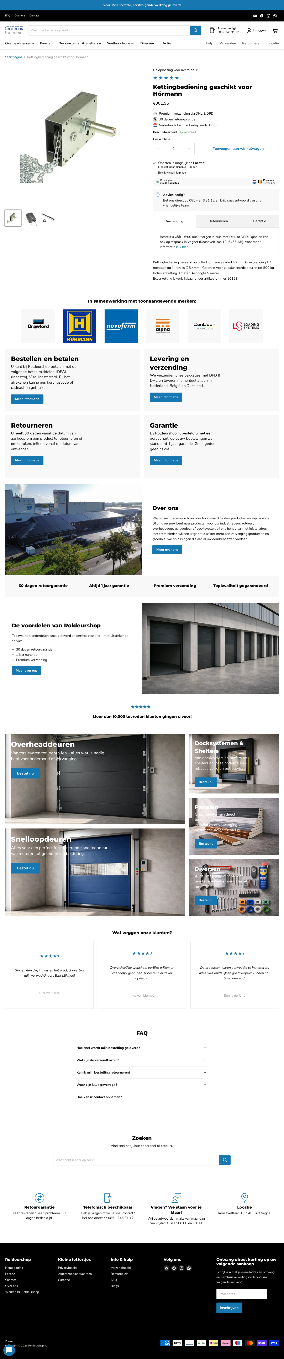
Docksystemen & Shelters (79, 43)
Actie (167, 43)
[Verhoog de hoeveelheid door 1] (189, 148)
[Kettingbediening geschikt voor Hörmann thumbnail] (13, 218)
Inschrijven (229, 1307)
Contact (34, 15)
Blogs (115, 1286)
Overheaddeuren (18, 43)
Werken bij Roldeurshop (22, 1292)
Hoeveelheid (161, 139)
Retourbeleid (119, 1274)
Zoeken (9, 1341)
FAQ (7, 15)
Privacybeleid (67, 1268)
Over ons (20, 15)
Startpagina (13, 57)
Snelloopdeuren (119, 43)
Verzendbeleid (121, 1268)
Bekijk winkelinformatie (172, 172)
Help (209, 43)
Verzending (174, 221)
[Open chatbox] (9, 1350)
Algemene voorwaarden (75, 1274)
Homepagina (14, 1268)
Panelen (46, 43)
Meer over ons (167, 549)
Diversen (147, 43)
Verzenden (228, 43)
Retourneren (251, 43)
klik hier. (182, 247)
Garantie (259, 221)
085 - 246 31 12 (202, 200)
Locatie (273, 43)
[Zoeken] (195, 30)
